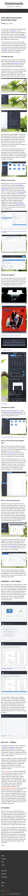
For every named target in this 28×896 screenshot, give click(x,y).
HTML (5, 890)
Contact (3, 859)
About (3, 855)
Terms (3, 865)
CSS (7, 890)
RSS (9, 890)
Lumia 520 (20, 192)
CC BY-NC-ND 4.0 (5, 893)
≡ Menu (3, 11)
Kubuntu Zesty (20, 203)
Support (3, 874)
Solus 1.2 (14, 30)
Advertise (4, 870)
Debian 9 (21, 185)
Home (3, 882)
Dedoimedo (14, 3)
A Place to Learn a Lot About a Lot (14, 6)
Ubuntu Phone (16, 412)
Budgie (5, 50)
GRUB (4, 745)
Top (2, 885)
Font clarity (10, 453)
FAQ (2, 862)
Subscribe (4, 877)
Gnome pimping (12, 546)
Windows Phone (7, 412)
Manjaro (13, 747)
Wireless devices (5, 188)
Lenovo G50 (16, 63)
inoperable (23, 37)
